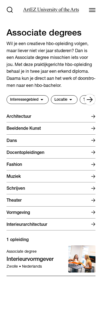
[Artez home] (51, 10)
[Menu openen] (92, 10)
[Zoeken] (10, 10)
